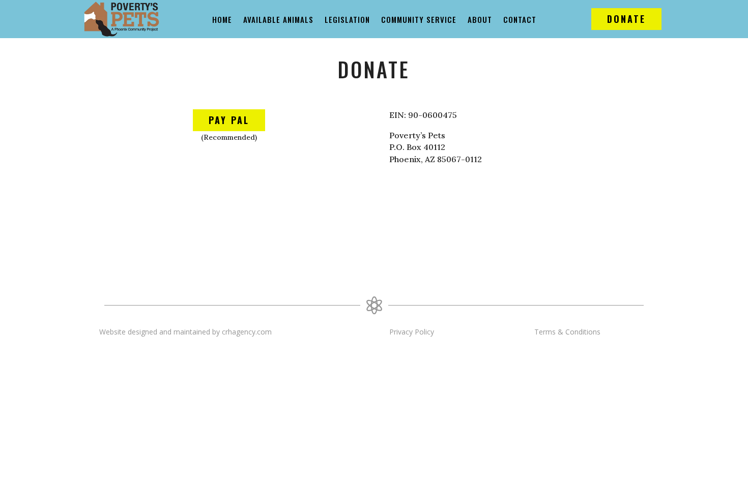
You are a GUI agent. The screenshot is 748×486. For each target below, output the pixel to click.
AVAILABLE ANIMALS (278, 20)
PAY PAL (229, 120)
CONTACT (519, 20)
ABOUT (480, 20)
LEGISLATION (347, 20)
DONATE (626, 18)
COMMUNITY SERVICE (418, 20)
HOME (222, 20)
